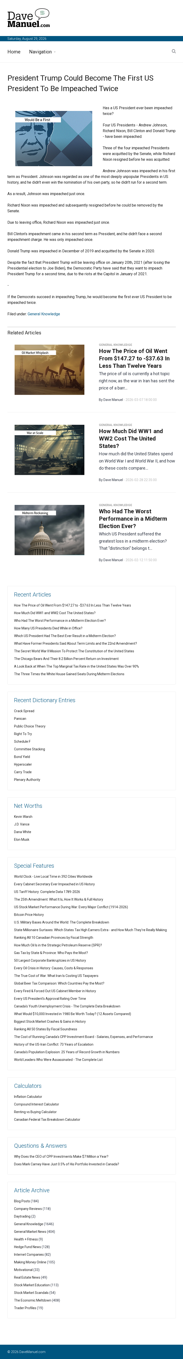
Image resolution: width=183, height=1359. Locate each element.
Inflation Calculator (28, 1097)
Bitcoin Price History (29, 915)
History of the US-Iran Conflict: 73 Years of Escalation (53, 1044)
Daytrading (22, 1216)
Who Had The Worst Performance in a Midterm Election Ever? (133, 518)
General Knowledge (44, 314)
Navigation (40, 52)
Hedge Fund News (27, 1247)
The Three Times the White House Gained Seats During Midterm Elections (69, 674)
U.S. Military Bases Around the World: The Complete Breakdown (61, 922)
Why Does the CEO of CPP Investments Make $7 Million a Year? (61, 1156)
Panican (20, 719)
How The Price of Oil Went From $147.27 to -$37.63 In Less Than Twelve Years (134, 358)
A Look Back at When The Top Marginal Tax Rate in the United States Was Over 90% (76, 666)
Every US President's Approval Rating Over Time (50, 999)
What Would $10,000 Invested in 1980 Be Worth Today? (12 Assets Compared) (72, 1014)
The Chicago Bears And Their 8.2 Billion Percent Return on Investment (66, 659)
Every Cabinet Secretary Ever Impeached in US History (54, 884)
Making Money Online (30, 1262)
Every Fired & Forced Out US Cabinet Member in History (55, 991)
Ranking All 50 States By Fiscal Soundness (45, 1029)
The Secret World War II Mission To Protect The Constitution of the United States (74, 651)
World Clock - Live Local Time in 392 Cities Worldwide (53, 876)
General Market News (30, 1232)
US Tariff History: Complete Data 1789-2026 (47, 892)
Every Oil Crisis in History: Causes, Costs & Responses (53, 968)
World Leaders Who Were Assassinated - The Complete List (58, 1060)
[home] (28, 18)
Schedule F (22, 741)
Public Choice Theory (30, 726)
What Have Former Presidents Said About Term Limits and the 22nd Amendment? (75, 643)
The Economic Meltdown (32, 1300)
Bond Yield (22, 757)
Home (13, 52)
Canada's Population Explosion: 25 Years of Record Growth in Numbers (67, 1052)
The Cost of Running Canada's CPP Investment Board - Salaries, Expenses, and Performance (83, 1037)
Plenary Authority (27, 780)
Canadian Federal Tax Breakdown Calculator (47, 1119)
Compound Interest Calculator (36, 1104)
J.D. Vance (22, 824)
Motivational (23, 1270)
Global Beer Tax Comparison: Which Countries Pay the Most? (59, 983)
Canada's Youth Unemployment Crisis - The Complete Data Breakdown (67, 1006)
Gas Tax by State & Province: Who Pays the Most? (51, 953)
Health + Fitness (26, 1239)
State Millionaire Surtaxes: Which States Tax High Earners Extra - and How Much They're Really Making (90, 930)
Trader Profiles (25, 1308)
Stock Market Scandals (31, 1293)
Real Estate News (27, 1277)
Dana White (22, 832)
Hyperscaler (23, 764)
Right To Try (23, 734)
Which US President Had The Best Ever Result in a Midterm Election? (65, 636)
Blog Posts (22, 1201)
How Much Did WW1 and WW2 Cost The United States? (131, 438)
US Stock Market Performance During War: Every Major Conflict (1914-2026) (71, 907)
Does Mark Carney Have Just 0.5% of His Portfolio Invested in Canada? (66, 1164)
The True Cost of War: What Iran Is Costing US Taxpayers (56, 976)
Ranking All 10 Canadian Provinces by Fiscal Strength (53, 937)
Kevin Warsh (23, 817)
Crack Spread (24, 711)
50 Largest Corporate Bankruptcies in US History (50, 960)
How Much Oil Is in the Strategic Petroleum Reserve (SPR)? (58, 945)
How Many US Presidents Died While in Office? (48, 628)
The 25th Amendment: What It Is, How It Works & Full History (58, 899)
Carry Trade (23, 772)
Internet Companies (29, 1254)
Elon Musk (21, 839)
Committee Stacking (29, 749)
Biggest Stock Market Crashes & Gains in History (50, 1021)
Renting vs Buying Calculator (35, 1112)
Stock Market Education (32, 1285)
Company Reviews (28, 1209)
